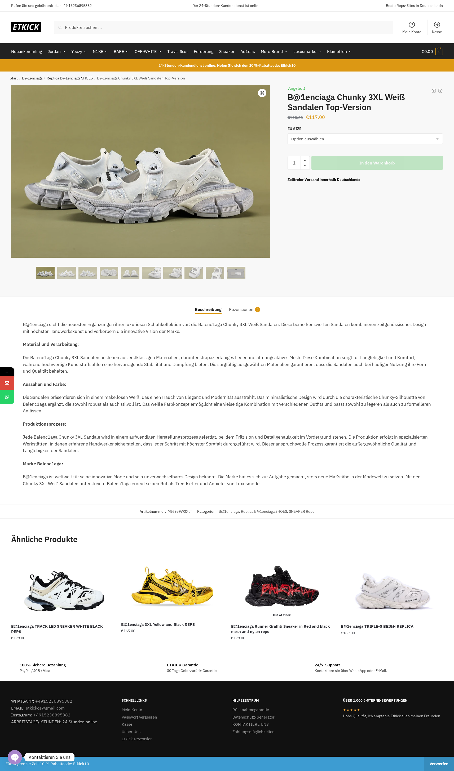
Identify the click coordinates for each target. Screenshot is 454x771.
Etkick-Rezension (137, 738)
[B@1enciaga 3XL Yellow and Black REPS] (172, 585)
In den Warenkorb (377, 163)
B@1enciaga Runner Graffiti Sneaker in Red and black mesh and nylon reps (280, 629)
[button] (262, 93)
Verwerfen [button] (439, 763)
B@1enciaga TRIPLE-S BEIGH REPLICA (377, 626)
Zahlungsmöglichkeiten (253, 731)
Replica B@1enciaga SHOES (70, 78)
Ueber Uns (131, 731)
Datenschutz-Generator (253, 717)
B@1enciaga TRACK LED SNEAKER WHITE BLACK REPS (57, 629)
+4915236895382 (53, 701)
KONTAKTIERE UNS (250, 724)
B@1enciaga (32, 78)
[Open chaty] (15, 757)
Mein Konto (411, 31)
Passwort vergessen (139, 717)
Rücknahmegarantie (250, 709)
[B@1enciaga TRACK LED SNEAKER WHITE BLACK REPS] (62, 586)
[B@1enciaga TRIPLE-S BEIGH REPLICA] (392, 586)
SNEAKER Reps (301, 511)
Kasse (437, 31)
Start (14, 78)
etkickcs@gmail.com (45, 708)
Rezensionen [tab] (241, 309)
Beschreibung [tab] (208, 309)
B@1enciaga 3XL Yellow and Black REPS (158, 624)
